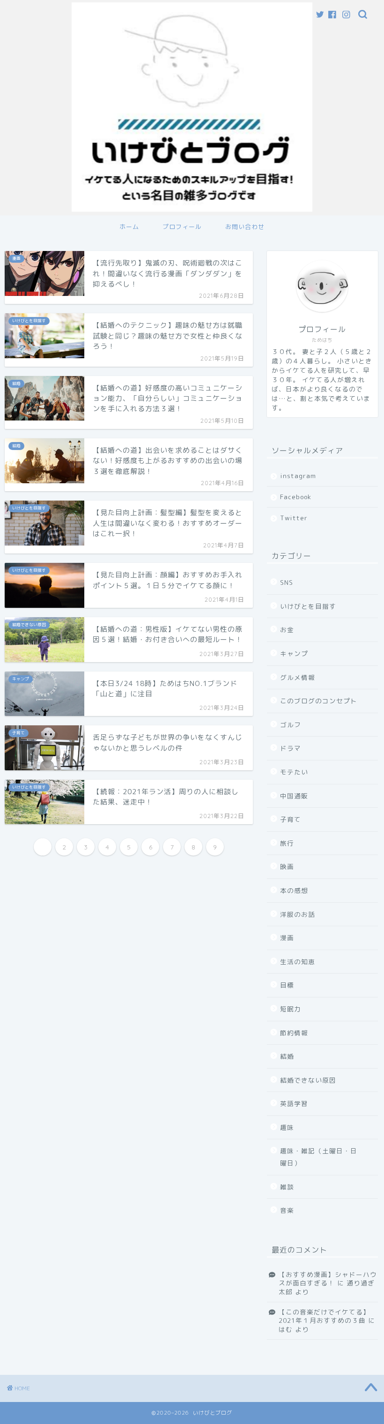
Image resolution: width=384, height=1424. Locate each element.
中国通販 (294, 795)
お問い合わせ (245, 226)
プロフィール (182, 226)
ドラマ (290, 748)
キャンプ (294, 653)
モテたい (294, 771)
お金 (287, 629)
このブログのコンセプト (318, 700)
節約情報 (294, 1032)
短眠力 (290, 1008)
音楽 (287, 1210)
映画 (287, 866)
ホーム (129, 226)
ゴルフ (290, 724)
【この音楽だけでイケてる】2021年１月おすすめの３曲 (324, 1316)
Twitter (294, 517)
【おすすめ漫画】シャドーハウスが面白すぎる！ (328, 1278)
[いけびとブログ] (192, 211)
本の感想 (294, 890)
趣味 (287, 1127)
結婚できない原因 (308, 1080)
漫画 (287, 937)
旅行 (287, 843)
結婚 (287, 1056)
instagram (298, 475)
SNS (286, 582)
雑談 (287, 1186)
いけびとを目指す (308, 606)
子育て (290, 819)
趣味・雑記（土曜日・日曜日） (318, 1156)
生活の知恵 (297, 961)
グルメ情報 (297, 677)
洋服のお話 (297, 914)
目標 (287, 985)
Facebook (295, 496)
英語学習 (294, 1103)
